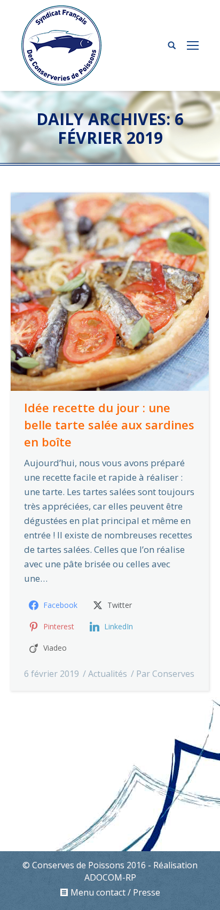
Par (165, 674)
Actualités (107, 674)
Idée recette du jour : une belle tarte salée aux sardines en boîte (109, 424)
